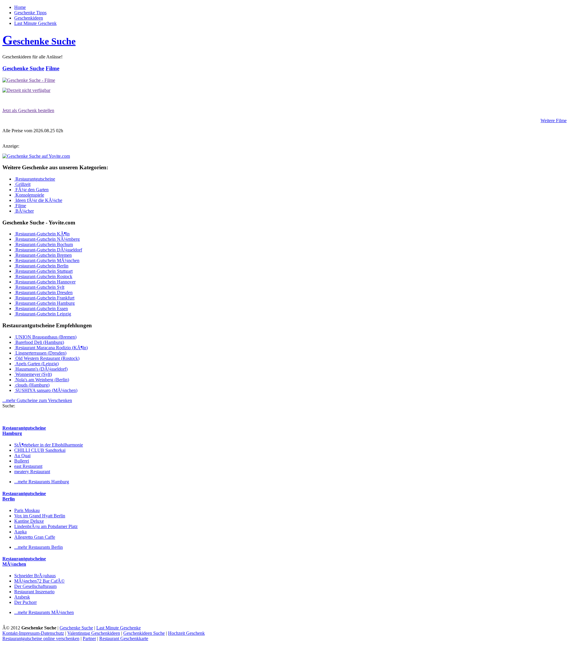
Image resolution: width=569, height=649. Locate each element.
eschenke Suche (39, 41)
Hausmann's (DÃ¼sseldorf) (41, 368)
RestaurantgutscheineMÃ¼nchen (24, 561)
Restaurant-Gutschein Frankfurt (44, 297)
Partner (89, 638)
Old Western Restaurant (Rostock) (46, 358)
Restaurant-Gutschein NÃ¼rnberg (47, 239)
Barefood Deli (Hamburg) (39, 342)
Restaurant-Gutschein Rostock (43, 276)
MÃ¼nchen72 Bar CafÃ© (39, 580)
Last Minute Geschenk (35, 23)
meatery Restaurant (32, 471)
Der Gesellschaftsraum (35, 586)
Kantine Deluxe (29, 521)
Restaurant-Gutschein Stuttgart (43, 271)
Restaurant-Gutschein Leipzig (42, 313)
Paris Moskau (27, 510)
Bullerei (21, 460)
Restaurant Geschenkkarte (123, 638)
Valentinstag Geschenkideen (93, 633)
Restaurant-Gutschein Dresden (43, 292)
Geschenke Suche (23, 68)
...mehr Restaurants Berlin (38, 547)
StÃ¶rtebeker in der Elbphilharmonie (48, 444)
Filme (52, 68)
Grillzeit (22, 184)
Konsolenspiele (29, 194)
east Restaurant (28, 466)
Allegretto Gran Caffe (34, 537)
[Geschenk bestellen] (26, 90)
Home (20, 7)
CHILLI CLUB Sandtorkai (39, 450)
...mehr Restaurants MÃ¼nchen (44, 612)
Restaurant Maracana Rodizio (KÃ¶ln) (51, 347)
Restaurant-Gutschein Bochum (43, 244)
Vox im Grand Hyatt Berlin (39, 515)
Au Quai (22, 455)
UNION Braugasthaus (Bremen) (45, 336)
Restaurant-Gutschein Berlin (41, 265)
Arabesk (22, 596)
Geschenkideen (28, 17)
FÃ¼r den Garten (31, 189)
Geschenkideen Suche (144, 633)
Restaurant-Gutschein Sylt (39, 287)
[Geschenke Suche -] (28, 80)
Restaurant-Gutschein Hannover (45, 281)
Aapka (20, 531)
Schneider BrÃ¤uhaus (35, 575)
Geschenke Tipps (30, 12)
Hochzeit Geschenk (186, 633)
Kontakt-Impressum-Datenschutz (33, 633)
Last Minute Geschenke (118, 627)
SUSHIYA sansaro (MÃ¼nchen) (45, 390)
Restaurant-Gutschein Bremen (43, 255)
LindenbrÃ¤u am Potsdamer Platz (46, 526)
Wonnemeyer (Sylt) (33, 374)
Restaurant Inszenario (34, 591)
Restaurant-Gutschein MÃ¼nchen (46, 260)
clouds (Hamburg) (31, 385)
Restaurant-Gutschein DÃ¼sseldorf (48, 249)
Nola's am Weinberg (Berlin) (41, 379)
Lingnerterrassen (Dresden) (40, 352)
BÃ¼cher (24, 210)
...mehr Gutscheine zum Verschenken (37, 400)
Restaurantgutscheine (34, 178)
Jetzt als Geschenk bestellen (28, 110)
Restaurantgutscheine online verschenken (40, 638)
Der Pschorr (25, 602)
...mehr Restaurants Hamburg (41, 481)
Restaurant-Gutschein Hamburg (44, 303)
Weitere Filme (554, 120)
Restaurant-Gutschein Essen (41, 308)
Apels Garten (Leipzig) (36, 363)
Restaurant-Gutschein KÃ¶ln (42, 233)
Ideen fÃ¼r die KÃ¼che (38, 200)
